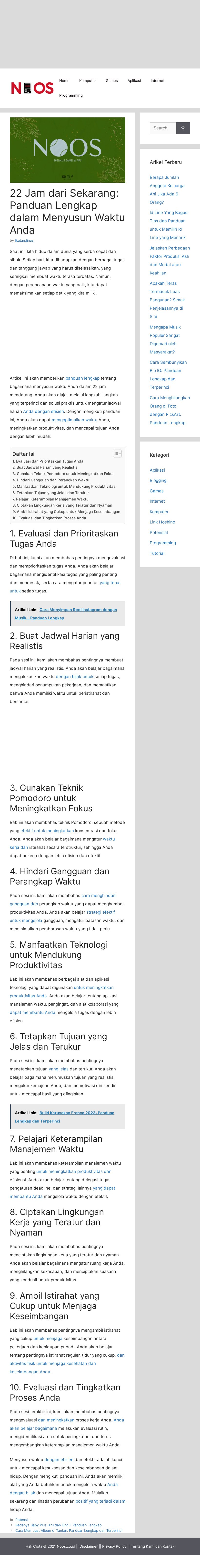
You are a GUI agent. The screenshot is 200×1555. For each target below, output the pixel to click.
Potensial (22, 1520)
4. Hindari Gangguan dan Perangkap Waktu (50, 480)
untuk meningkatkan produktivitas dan (73, 1171)
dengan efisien (58, 1459)
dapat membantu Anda (32, 1012)
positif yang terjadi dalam (100, 1501)
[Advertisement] (100, 34)
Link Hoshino (162, 522)
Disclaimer (89, 1546)
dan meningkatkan (56, 1420)
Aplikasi (134, 80)
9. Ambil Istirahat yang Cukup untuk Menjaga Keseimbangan (66, 511)
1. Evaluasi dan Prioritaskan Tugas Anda (47, 461)
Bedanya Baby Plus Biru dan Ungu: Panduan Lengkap (58, 1525)
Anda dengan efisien (43, 411)
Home (64, 80)
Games (112, 80)
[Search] (183, 128)
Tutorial (157, 553)
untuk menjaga (47, 1338)
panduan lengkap (83, 378)
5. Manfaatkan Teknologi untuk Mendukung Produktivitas (63, 486)
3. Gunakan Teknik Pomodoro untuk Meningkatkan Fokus (63, 473)
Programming (71, 95)
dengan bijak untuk (74, 676)
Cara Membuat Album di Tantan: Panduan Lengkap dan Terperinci (68, 1530)
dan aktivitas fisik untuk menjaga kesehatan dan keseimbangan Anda (67, 1363)
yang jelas (59, 1069)
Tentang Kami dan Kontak (152, 1546)
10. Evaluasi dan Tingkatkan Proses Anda (49, 518)
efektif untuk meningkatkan (47, 830)
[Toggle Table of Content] (114, 453)
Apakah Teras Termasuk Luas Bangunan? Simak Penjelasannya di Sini (167, 300)
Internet (157, 80)
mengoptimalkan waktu (74, 419)
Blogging (158, 480)
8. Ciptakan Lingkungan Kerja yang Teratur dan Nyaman (62, 505)
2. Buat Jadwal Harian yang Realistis (44, 467)
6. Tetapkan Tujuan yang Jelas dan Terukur (50, 492)
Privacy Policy (114, 1546)
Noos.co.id (66, 1546)
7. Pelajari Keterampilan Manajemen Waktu (50, 499)
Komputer (87, 80)
